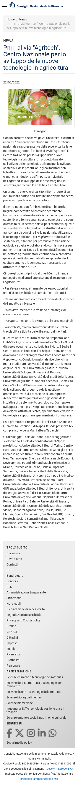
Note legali (13, 603)
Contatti (12, 564)
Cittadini (12, 637)
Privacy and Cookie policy (23, 620)
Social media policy (19, 742)
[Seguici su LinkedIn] (42, 733)
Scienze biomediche (19, 703)
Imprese (11, 643)
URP (9, 570)
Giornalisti (13, 660)
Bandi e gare (14, 575)
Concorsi (12, 581)
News (23, 19)
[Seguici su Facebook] (9, 733)
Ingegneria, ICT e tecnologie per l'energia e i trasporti (34, 710)
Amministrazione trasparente (26, 592)
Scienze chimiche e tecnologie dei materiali (34, 677)
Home (10, 19)
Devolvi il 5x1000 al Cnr (60, 768)
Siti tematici (14, 598)
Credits (11, 626)
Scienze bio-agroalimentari (24, 697)
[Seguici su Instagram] (31, 733)
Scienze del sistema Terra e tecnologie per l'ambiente (34, 684)
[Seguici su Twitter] (20, 733)
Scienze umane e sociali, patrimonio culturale (36, 717)
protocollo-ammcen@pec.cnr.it (39, 778)
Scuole (10, 648)
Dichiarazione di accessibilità (25, 609)
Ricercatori (13, 654)
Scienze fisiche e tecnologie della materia (33, 691)
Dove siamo (14, 559)
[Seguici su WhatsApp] (53, 733)
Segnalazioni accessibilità (23, 614)
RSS (9, 587)
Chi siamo (13, 553)
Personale (13, 665)
